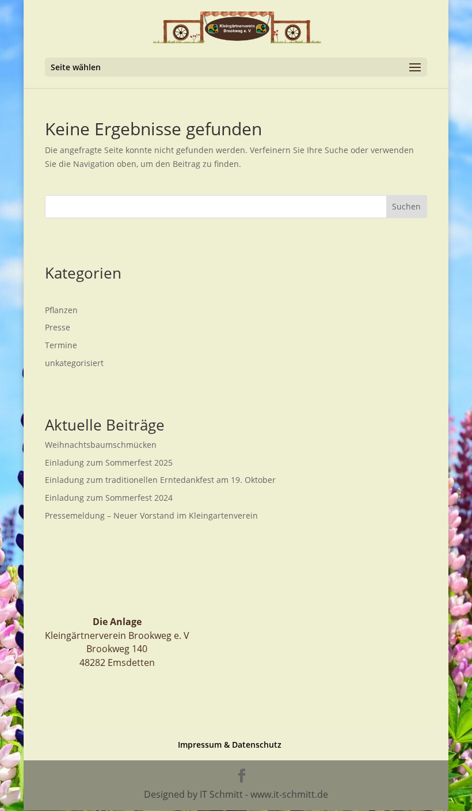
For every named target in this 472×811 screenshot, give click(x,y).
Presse (57, 327)
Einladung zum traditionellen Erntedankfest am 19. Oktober (160, 479)
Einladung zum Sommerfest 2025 (109, 462)
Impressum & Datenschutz (229, 744)
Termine (61, 345)
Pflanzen (61, 309)
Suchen (406, 206)
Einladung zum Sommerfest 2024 (109, 497)
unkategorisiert (74, 362)
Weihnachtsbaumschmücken (101, 444)
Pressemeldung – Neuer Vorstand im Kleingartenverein (151, 515)
